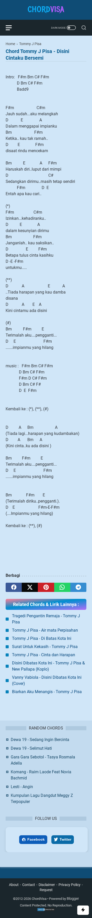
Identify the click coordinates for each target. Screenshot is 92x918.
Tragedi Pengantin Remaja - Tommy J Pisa (46, 618)
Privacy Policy (69, 885)
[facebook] (14, 587)
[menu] (12, 28)
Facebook (36, 839)
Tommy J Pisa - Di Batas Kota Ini (41, 638)
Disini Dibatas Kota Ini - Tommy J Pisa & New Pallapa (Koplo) (48, 666)
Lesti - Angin (22, 786)
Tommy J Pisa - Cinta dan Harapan (43, 654)
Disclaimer (47, 885)
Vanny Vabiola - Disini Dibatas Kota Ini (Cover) (47, 680)
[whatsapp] (62, 587)
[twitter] (30, 587)
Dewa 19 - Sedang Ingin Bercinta (40, 739)
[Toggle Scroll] (83, 910)
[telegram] (78, 587)
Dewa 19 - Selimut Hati (31, 748)
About (14, 885)
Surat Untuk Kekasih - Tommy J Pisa (45, 646)
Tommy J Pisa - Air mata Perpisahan (45, 630)
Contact (28, 885)
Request (46, 890)
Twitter (65, 839)
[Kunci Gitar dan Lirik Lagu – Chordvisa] (46, 10)
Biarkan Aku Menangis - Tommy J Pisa (47, 691)
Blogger (73, 898)
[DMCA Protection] (46, 910)
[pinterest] (46, 587)
